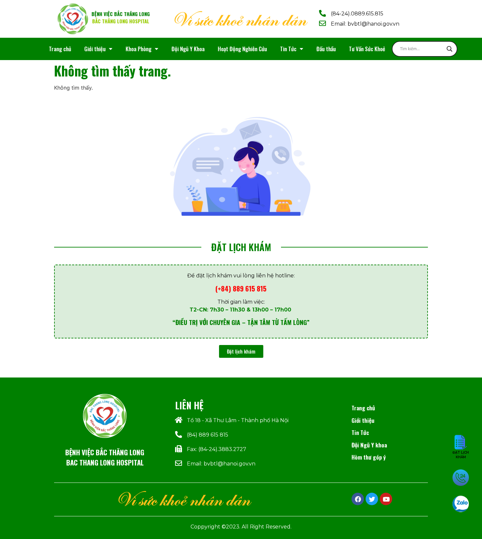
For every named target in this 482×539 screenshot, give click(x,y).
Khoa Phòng (138, 49)
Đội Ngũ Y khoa (369, 445)
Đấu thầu (326, 49)
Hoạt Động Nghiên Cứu (242, 49)
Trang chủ (60, 49)
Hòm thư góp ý (368, 457)
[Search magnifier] (449, 49)
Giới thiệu (95, 49)
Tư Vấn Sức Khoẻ (367, 49)
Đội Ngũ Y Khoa (188, 49)
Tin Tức (288, 49)
